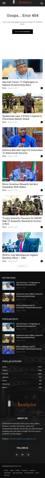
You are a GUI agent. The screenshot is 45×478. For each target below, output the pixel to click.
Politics (5, 78)
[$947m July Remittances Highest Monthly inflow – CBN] (22, 242)
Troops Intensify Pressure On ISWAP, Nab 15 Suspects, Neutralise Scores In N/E (22, 221)
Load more (21, 266)
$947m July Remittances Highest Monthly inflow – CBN (20, 256)
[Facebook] (17, 455)
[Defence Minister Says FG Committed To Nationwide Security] (22, 137)
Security (5, 112)
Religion (5, 180)
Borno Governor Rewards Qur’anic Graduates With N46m (20, 185)
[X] (28, 455)
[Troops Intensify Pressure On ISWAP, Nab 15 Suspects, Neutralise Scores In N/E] (22, 205)
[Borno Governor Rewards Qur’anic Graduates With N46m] (22, 171)
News (4, 251)
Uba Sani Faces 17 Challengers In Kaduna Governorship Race (20, 83)
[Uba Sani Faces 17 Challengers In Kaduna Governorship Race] (22, 69)
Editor (4, 88)
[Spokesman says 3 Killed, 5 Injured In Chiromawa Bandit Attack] (22, 103)
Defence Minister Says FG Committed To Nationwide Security (22, 151)
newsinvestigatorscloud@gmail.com (22, 439)
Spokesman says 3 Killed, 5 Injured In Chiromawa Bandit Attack (22, 117)
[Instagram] (22, 455)
